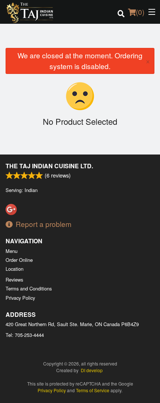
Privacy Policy (20, 297)
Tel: (25, 334)
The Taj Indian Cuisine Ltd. (49, 166)
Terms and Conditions (29, 288)
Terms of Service (92, 390)
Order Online (19, 259)
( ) (140, 12)
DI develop (92, 370)
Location (14, 268)
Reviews (14, 279)
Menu (11, 250)
